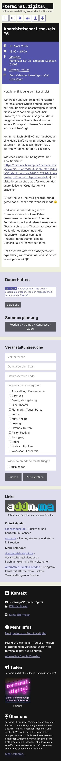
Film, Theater (19, 405)
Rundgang (18, 437)
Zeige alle (13, 304)
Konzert (16, 414)
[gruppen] (27, 18)
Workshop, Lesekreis (24, 451)
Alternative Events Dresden (22, 567)
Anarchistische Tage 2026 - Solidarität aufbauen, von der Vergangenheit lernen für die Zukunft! (28, 292)
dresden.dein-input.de (19, 553)
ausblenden (17, 466)
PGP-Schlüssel (18, 606)
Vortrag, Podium (22, 446)
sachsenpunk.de (15, 529)
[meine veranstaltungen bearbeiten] (35, 18)
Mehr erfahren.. (15, 754)
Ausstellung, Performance (28, 391)
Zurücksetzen (35, 477)
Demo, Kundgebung (24, 400)
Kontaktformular (19, 614)
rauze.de (10, 538)
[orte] (20, 18)
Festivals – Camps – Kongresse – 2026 (30, 326)
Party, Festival (20, 432)
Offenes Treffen (19, 70)
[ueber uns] (42, 18)
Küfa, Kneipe (19, 418)
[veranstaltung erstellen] (12, 18)
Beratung (17, 395)
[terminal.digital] (5, 18)
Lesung (16, 423)
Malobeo (15, 57)
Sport (15, 441)
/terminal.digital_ (25, 6)
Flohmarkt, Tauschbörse (26, 409)
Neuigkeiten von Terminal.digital (25, 633)
